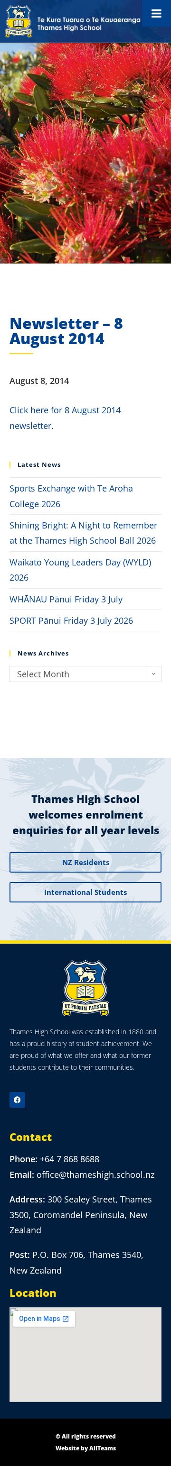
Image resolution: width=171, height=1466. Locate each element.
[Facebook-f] (17, 1100)
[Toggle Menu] (156, 13)
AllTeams (102, 1448)
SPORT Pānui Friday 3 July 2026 (71, 620)
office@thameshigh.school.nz (95, 1174)
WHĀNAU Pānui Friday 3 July (66, 599)
